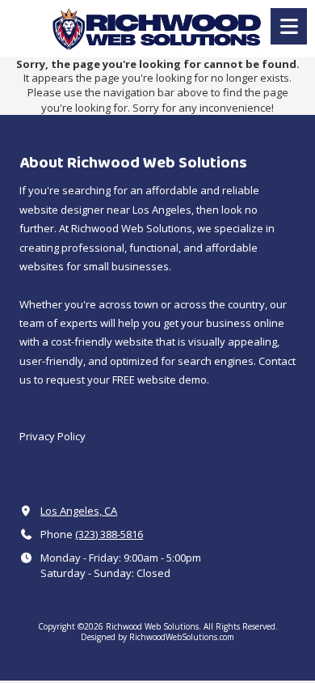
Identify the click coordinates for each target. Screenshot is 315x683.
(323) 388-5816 (109, 534)
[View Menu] (289, 26)
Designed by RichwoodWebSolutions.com (157, 637)
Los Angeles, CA (78, 510)
